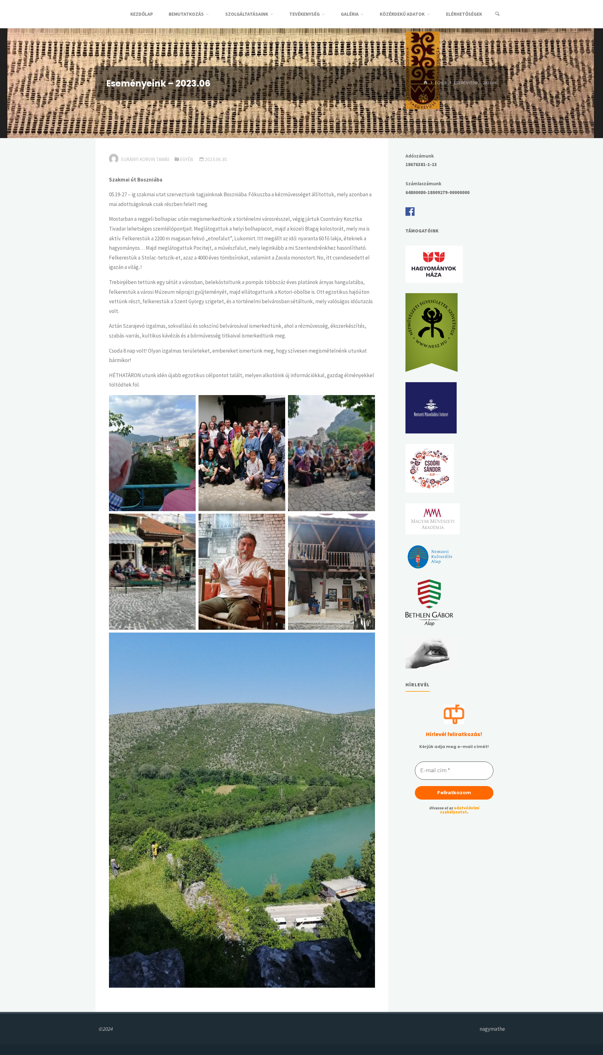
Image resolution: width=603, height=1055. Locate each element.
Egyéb (441, 83)
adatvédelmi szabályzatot (459, 810)
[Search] (497, 14)
